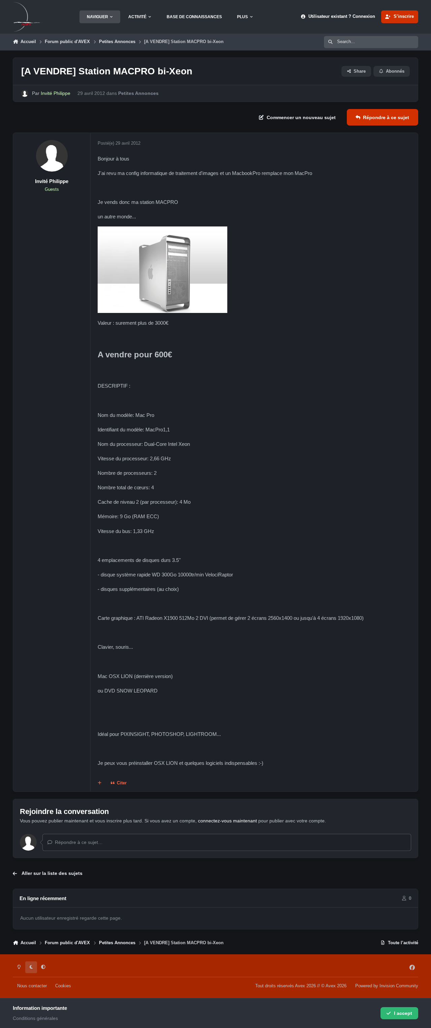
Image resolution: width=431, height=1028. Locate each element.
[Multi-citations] (99, 783)
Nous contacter (32, 986)
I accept (403, 1013)
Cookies (63, 986)
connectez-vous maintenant (227, 820)
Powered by (386, 986)
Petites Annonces (138, 93)
